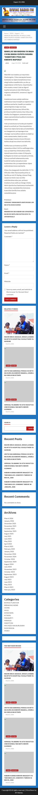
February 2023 (9, 590)
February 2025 (9, 549)
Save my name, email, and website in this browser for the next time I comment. (19, 291)
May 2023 (8, 585)
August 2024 (9, 564)
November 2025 (10, 526)
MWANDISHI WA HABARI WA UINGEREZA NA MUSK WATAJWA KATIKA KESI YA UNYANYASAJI (19, 213)
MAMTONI (8, 623)
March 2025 (8, 546)
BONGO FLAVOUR (11, 603)
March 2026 (8, 518)
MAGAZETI (8, 618)
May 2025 (8, 541)
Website (7, 281)
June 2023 (8, 582)
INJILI (6, 610)
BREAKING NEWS (11, 605)
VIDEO (7, 631)
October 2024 (9, 559)
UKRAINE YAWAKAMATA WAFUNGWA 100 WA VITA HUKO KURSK (19, 202)
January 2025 (9, 551)
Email (6, 273)
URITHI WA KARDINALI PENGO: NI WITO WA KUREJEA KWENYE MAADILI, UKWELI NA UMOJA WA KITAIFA (19, 357)
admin (7, 63)
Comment (8, 236)
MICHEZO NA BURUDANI (14, 626)
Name (7, 265)
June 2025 (8, 539)
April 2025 (8, 544)
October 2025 (9, 529)
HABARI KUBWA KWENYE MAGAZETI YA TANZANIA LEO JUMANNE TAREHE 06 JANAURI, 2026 (18, 484)
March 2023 (8, 587)
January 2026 (9, 521)
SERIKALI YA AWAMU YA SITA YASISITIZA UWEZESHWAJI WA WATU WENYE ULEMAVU (19, 391)
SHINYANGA (9, 628)
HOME (6, 47)
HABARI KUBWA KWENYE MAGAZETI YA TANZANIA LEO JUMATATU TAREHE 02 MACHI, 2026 (18, 475)
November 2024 (10, 557)
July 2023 (7, 579)
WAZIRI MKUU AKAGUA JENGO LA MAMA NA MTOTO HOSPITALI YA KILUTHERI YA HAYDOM (19, 323)
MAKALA (7, 620)
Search (7, 423)
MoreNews (30, 790)
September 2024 (10, 562)
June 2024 (8, 567)
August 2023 (9, 577)
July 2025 (7, 536)
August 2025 (9, 534)
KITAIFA (14, 331)
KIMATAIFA (13, 47)
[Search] (33, 26)
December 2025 (10, 523)
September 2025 (10, 531)
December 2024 (10, 554)
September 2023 (10, 574)
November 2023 (10, 569)
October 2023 (9, 572)
